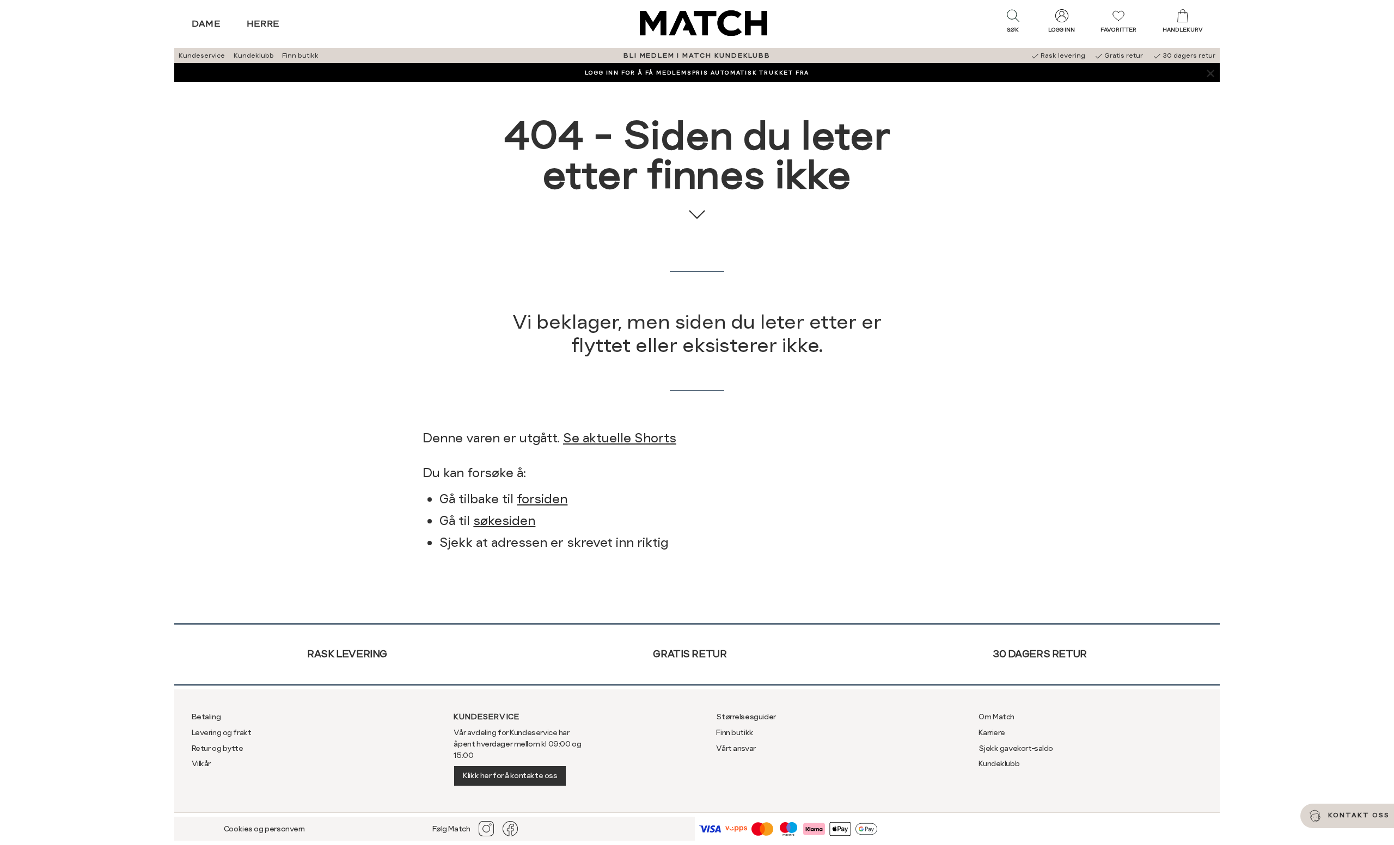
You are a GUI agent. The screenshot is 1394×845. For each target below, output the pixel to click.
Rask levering (347, 653)
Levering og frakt (222, 732)
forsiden (542, 499)
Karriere (992, 732)
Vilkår (201, 763)
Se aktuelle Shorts (619, 438)
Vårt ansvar (735, 748)
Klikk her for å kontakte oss (510, 775)
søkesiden (504, 521)
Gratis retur (689, 653)
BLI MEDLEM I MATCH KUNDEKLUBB (696, 55)
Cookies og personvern (264, 829)
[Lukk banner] (1210, 72)
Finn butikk (300, 55)
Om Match (996, 716)
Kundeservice (202, 55)
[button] (1013, 23)
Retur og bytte (217, 748)
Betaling (206, 716)
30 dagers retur (1040, 653)
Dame (206, 23)
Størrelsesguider (745, 716)
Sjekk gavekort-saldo (1016, 748)
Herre (263, 23)
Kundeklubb (254, 55)
